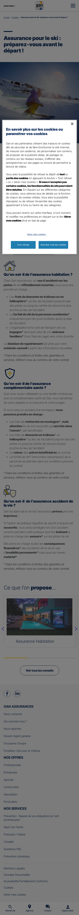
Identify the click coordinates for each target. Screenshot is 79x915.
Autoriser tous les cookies (53, 244)
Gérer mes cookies (36, 234)
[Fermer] (72, 124)
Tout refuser (23, 244)
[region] (39, 187)
